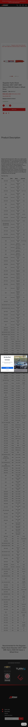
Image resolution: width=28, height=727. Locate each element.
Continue (7, 367)
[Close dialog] (26, 356)
